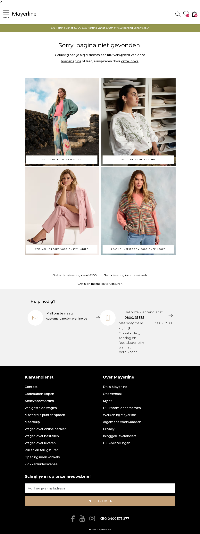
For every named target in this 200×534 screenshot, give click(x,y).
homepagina (71, 61)
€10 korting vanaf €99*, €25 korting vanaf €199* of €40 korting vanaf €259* (100, 27)
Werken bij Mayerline (119, 415)
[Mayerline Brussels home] (24, 14)
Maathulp (32, 422)
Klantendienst (39, 377)
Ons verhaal (112, 394)
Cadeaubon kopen (39, 394)
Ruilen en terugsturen (42, 450)
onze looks (129, 61)
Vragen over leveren (40, 443)
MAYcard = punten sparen (45, 415)
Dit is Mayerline (115, 387)
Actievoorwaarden (39, 401)
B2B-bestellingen (116, 443)
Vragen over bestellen (42, 436)
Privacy (108, 429)
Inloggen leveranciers (120, 436)
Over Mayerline (118, 377)
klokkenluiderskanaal (41, 464)
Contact (31, 387)
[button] (6, 14)
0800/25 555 (134, 318)
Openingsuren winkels (42, 457)
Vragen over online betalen (46, 429)
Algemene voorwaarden (122, 422)
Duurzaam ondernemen (122, 408)
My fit (107, 401)
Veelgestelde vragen (41, 408)
